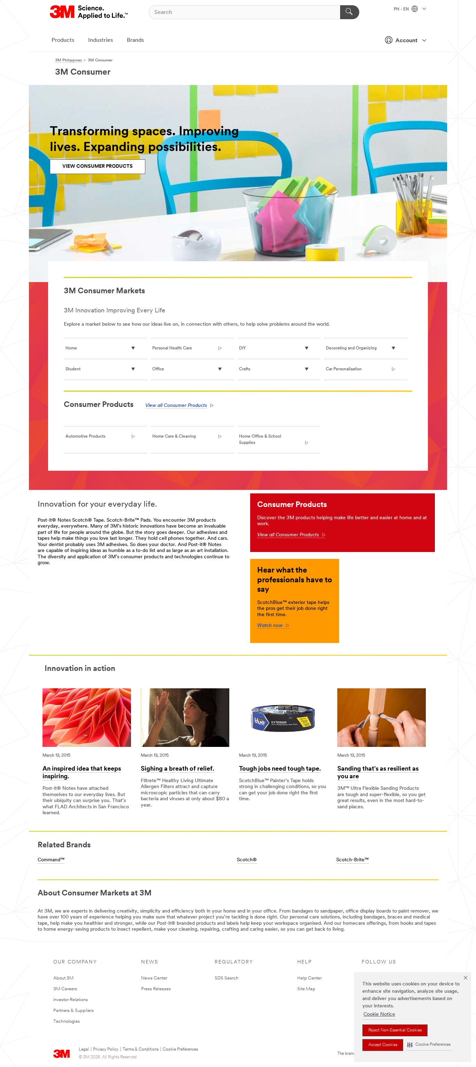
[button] (429, 1045)
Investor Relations (70, 1000)
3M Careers (65, 989)
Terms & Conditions (141, 1049)
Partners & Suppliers (73, 1010)
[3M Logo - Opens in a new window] (89, 12)
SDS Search (226, 978)
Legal (84, 1049)
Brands (135, 40)
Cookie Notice (379, 1014)
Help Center (309, 978)
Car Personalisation (344, 369)
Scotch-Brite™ (352, 860)
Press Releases (156, 989)
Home (71, 348)
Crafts (244, 369)
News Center (154, 978)
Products (63, 40)
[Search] (349, 12)
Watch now (273, 625)
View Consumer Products (97, 166)
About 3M (63, 978)
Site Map (306, 989)
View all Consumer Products (176, 405)
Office (158, 369)
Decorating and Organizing (351, 348)
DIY (242, 348)
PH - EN (402, 9)
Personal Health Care (172, 348)
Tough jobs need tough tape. (280, 769)
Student (73, 369)
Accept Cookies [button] (382, 1045)
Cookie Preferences (180, 1049)
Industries (100, 40)
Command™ (51, 860)
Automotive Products (85, 436)
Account (406, 41)
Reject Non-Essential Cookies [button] (395, 1030)
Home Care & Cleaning (174, 436)
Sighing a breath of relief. (177, 769)
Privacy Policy (105, 1049)
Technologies (66, 1021)
